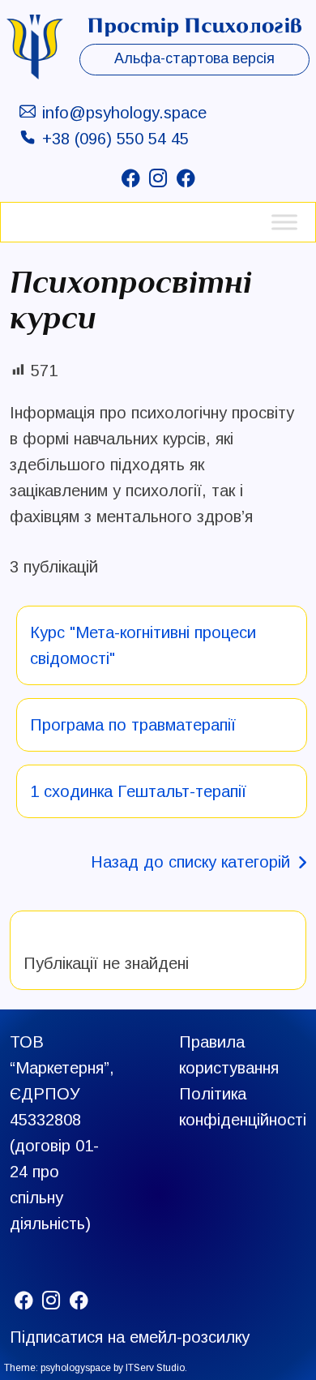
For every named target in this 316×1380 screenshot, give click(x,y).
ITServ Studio (155, 1368)
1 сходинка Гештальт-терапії (138, 791)
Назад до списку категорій (190, 862)
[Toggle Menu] (284, 221)
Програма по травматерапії (133, 725)
